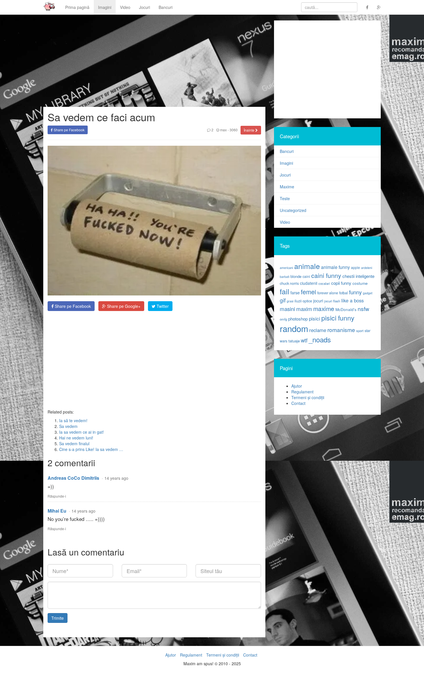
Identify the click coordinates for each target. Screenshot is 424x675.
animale (307, 266)
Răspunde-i (57, 496)
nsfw (363, 309)
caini (306, 276)
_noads (320, 339)
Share (72, 306)
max (223, 129)
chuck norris (289, 283)
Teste (285, 198)
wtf (304, 340)
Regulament (302, 392)
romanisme (341, 330)
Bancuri (165, 7)
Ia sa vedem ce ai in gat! (81, 432)
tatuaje (294, 341)
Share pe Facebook (69, 129)
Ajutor (296, 386)
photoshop (298, 319)
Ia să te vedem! (73, 420)
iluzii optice (303, 301)
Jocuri (144, 7)
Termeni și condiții (307, 397)
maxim (304, 308)
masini (287, 308)
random (294, 328)
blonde (295, 276)
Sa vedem (68, 426)
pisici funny (337, 318)
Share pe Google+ (123, 306)
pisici (314, 318)
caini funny (326, 275)
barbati (284, 276)
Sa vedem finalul (74, 443)
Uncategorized (293, 210)
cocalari (324, 283)
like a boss (352, 300)
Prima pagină (77, 7)
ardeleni (366, 268)
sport (359, 330)
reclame (317, 330)
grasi (290, 301)
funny (355, 292)
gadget (367, 293)
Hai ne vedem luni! (76, 438)
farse (295, 292)
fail (284, 291)
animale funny (335, 267)
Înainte (249, 130)
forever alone (327, 292)
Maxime (287, 186)
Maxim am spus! (47, 7)
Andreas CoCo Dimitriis (73, 478)
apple (355, 267)
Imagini (104, 7)
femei (308, 291)
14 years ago (116, 478)
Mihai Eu (57, 510)
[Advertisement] (154, 360)
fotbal (343, 292)
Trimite (57, 618)
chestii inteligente (358, 276)
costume (360, 283)
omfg (283, 319)
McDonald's (346, 309)
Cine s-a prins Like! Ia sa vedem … (91, 449)
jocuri (318, 301)
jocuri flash (332, 301)
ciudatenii (308, 283)
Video (125, 7)
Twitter (162, 306)
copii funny (341, 283)
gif (283, 300)
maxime (323, 308)
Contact (298, 403)
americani (286, 268)
